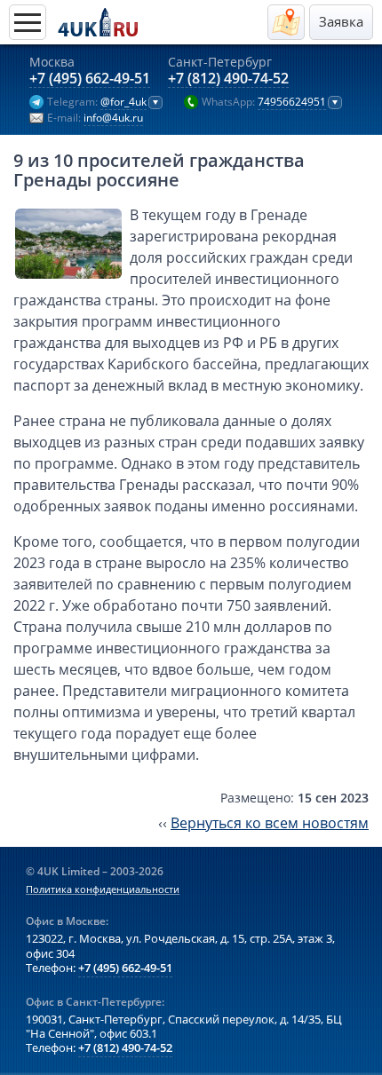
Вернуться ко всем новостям (270, 823)
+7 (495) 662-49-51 (89, 79)
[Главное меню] (27, 22)
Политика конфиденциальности (102, 889)
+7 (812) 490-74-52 (228, 79)
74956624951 (292, 102)
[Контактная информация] (286, 22)
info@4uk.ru (113, 118)
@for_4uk (123, 102)
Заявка (341, 21)
